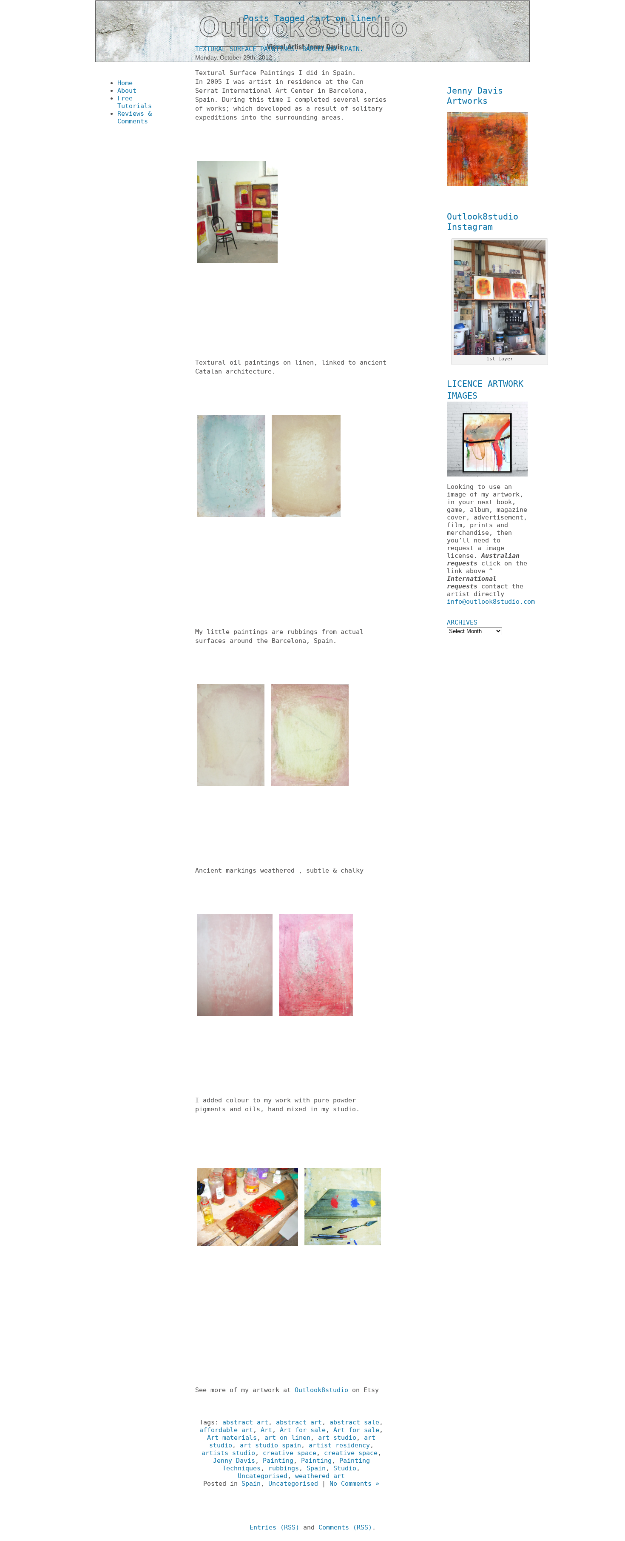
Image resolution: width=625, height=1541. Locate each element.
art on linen (287, 1437)
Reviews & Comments (134, 117)
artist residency (339, 1445)
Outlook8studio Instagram (482, 221)
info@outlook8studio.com (491, 601)
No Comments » (354, 1483)
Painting (278, 1460)
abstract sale (354, 1422)
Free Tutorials (134, 102)
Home (125, 83)
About (126, 90)
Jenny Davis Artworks (475, 96)
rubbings (283, 1468)
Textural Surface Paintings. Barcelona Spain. (279, 49)
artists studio (228, 1453)
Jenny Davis (234, 1460)
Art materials (232, 1437)
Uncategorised (262, 1476)
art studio (337, 1437)
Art (266, 1430)
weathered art (320, 1476)
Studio (344, 1468)
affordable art (226, 1430)
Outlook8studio (323, 1390)
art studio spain (270, 1445)
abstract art (245, 1422)
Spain (316, 1468)
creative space (289, 1453)
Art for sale (303, 1430)
